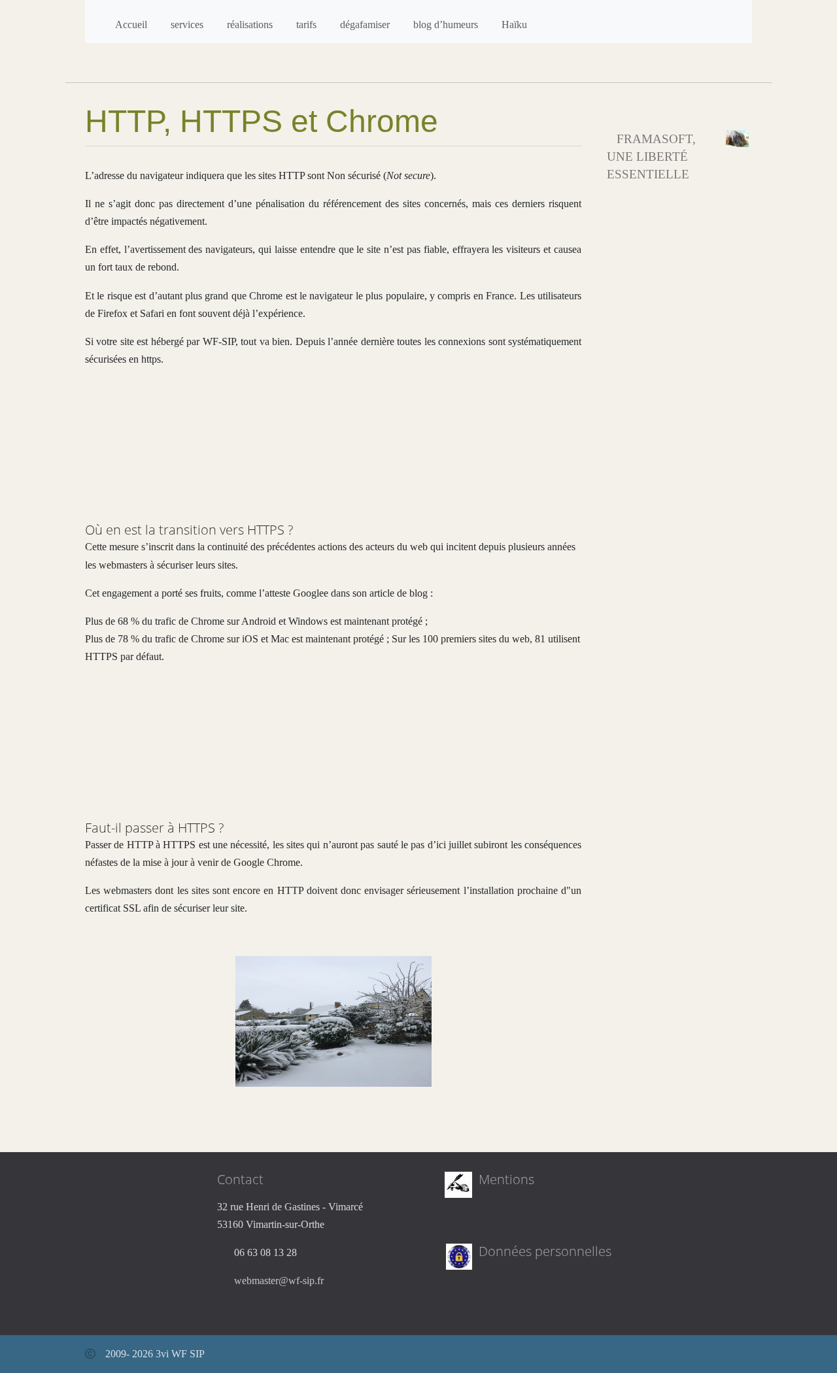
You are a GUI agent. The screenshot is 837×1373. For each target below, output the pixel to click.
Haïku (514, 24)
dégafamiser (365, 24)
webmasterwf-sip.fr (279, 1280)
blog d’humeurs (445, 24)
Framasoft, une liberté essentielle (651, 156)
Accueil (131, 24)
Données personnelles (545, 1251)
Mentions (506, 1179)
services (187, 24)
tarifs (306, 24)
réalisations (250, 24)
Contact (240, 1179)
